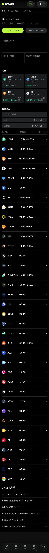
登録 (31, 4)
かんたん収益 (13, 11)
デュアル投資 (26, 11)
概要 (3, 11)
